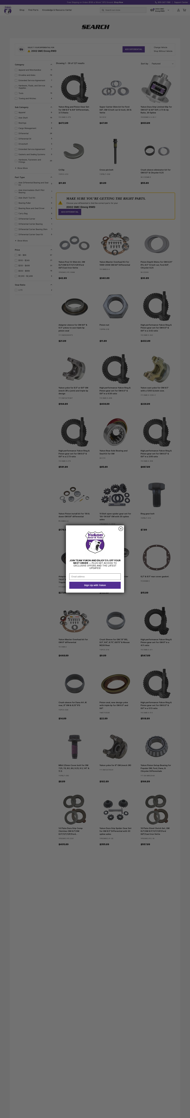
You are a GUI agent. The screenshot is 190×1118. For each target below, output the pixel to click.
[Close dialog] (121, 528)
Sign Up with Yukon (95, 585)
